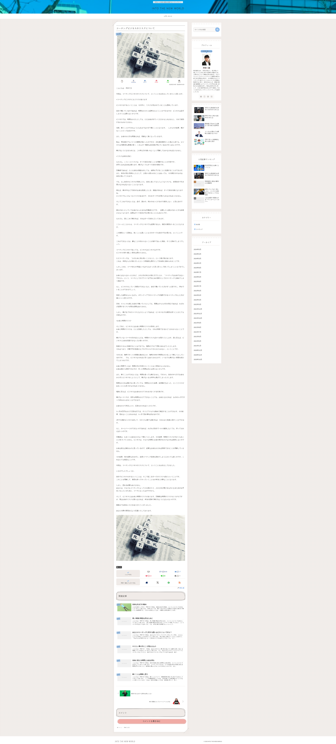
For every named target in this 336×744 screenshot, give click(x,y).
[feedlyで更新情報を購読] (168, 582)
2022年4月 (197, 300)
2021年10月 (198, 318)
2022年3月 (197, 304)
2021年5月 (197, 341)
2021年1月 (197, 346)
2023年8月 (197, 268)
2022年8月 (197, 281)
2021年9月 (197, 323)
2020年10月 (198, 359)
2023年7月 (197, 272)
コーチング (199, 229)
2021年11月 (198, 313)
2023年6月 (197, 277)
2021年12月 (198, 309)
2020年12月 (198, 350)
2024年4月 (197, 254)
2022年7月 (197, 286)
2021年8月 (197, 327)
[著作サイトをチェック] (146, 582)
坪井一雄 (206, 68)
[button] (179, 81)
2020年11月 (198, 355)
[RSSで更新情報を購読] (179, 582)
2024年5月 (197, 249)
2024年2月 (197, 263)
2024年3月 (197, 258)
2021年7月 (197, 332)
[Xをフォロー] (157, 582)
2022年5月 (197, 295)
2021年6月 (197, 336)
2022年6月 (197, 291)
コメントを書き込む (152, 721)
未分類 (119, 567)
